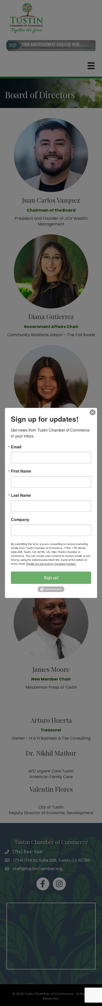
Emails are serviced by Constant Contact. (51, 564)
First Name (21, 471)
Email (16, 447)
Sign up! (51, 577)
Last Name (21, 495)
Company (20, 520)
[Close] (93, 412)
